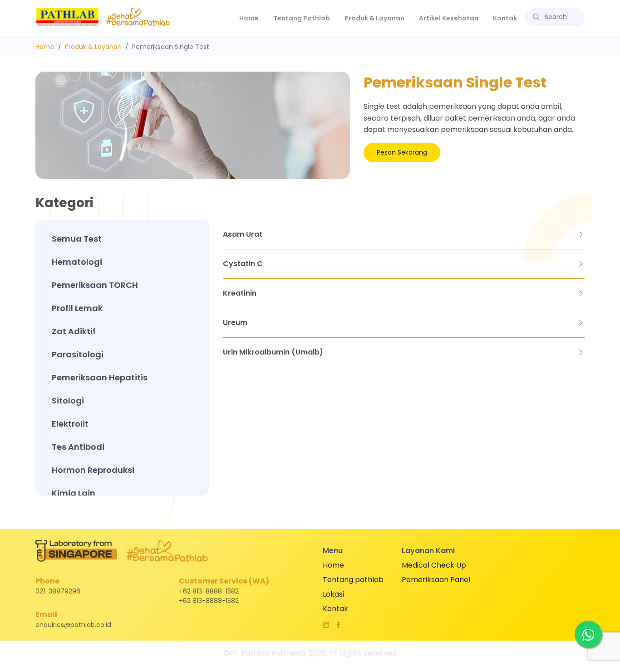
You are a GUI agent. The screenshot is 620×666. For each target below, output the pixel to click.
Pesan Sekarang (402, 152)
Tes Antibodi (78, 446)
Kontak (505, 18)
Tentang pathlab (353, 579)
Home (252, 18)
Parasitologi (77, 354)
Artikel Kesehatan (448, 18)
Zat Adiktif (74, 331)
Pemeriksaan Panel (436, 579)
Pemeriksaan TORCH (95, 285)
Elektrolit (70, 423)
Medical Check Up (434, 565)
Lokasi (333, 594)
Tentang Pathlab (301, 18)
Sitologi (68, 400)
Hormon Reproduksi (93, 470)
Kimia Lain (73, 493)
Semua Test (77, 238)
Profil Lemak (77, 308)
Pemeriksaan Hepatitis (100, 377)
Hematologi (77, 261)
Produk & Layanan (93, 46)
